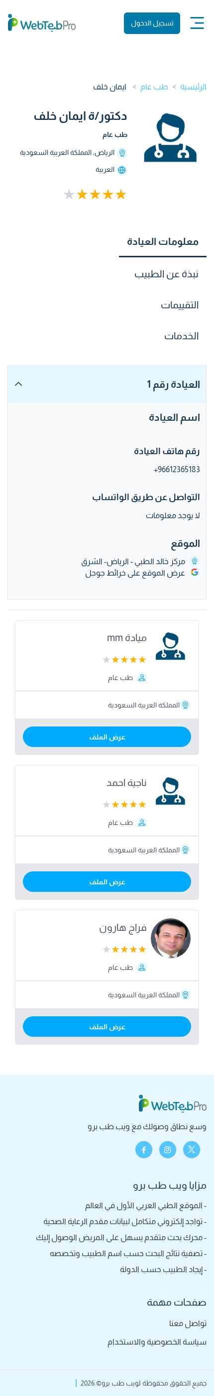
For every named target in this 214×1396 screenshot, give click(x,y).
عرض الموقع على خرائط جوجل (135, 573)
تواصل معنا (188, 1323)
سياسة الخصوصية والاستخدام (157, 1342)
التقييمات (180, 304)
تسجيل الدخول (152, 23)
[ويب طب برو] (42, 23)
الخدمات (181, 335)
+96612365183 (177, 469)
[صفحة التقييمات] (73, 194)
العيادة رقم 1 (173, 384)
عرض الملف (107, 737)
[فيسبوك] (144, 1150)
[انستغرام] (168, 1150)
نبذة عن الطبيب (166, 273)
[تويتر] (192, 1150)
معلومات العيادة (163, 241)
